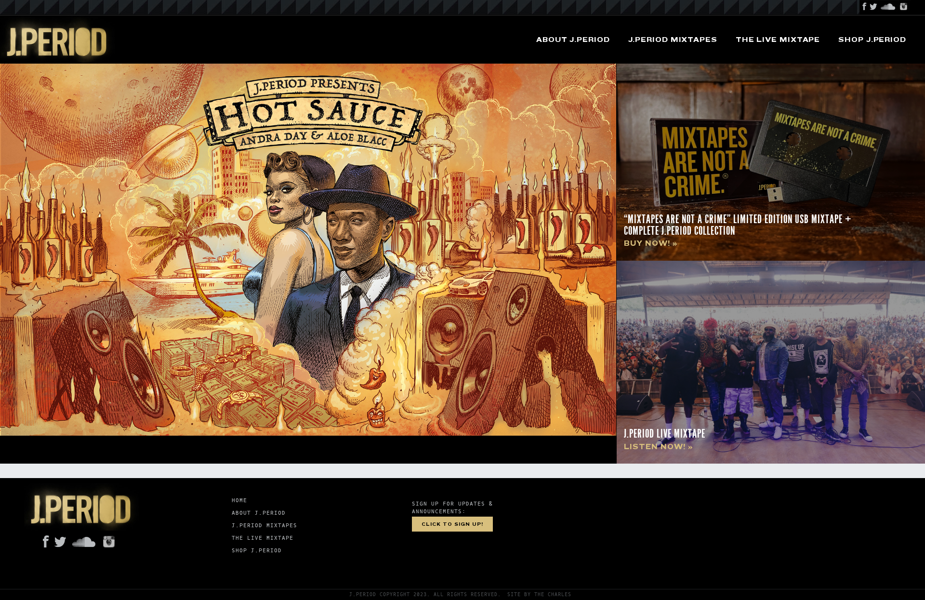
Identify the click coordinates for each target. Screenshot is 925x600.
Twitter (874, 7)
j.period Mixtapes (672, 40)
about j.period (573, 40)
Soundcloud (888, 7)
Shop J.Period (872, 40)
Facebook (864, 7)
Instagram (904, 7)
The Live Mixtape (778, 40)
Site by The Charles (539, 594)
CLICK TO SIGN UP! (452, 524)
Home (239, 500)
